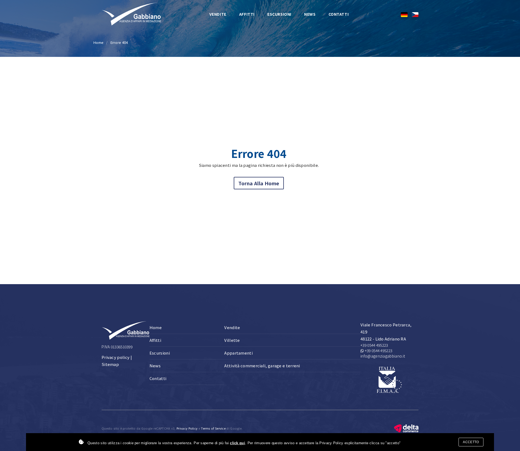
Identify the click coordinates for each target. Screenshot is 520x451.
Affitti (247, 14)
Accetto (471, 442)
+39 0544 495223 (374, 345)
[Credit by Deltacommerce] (406, 427)
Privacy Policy (187, 428)
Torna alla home (258, 183)
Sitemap (110, 364)
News (310, 14)
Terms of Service (213, 428)
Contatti (339, 14)
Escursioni (279, 14)
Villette (232, 340)
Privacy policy (115, 357)
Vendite (217, 14)
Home (98, 42)
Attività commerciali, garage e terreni (262, 365)
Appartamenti (238, 353)
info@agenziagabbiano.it (382, 356)
